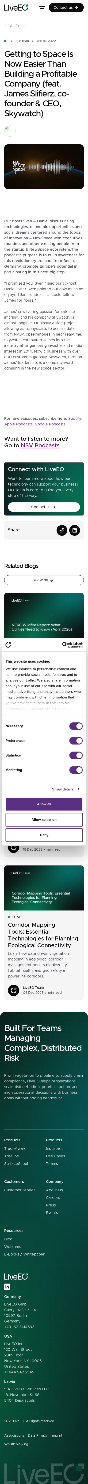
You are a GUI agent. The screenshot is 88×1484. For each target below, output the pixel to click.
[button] (42, 7)
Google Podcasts (50, 424)
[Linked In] (7, 1287)
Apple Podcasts (18, 424)
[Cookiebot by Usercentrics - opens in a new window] (63, 645)
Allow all (44, 804)
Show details (62, 789)
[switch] (76, 740)
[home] (16, 7)
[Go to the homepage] (16, 1276)
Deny (44, 835)
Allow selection (44, 820)
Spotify (74, 418)
